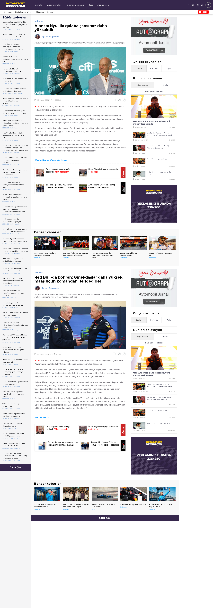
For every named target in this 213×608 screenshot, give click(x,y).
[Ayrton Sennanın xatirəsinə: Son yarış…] (139, 174)
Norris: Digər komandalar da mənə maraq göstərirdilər (13, 35)
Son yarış (7, 12)
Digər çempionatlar (75, 5)
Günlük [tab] (139, 68)
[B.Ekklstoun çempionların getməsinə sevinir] (47, 243)
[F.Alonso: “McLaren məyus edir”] (162, 243)
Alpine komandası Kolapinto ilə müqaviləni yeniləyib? (14, 269)
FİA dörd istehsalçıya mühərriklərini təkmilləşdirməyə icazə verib (15, 325)
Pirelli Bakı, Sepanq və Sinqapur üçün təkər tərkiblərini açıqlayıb (15, 250)
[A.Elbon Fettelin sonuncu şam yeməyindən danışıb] (76, 494)
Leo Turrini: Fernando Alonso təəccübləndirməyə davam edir (159, 134)
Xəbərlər (39, 21)
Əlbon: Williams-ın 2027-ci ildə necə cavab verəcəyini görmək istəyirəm (15, 24)
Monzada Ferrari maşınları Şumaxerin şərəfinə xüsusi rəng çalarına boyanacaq (14, 455)
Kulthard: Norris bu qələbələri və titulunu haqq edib (15, 383)
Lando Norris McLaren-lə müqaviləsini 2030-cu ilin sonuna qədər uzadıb (15, 123)
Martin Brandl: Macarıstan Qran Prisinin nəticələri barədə (159, 147)
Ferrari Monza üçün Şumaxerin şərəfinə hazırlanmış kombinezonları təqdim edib (14, 209)
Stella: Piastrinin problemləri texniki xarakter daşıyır (13, 415)
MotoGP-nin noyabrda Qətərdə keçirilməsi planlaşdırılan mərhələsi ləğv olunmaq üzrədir (15, 147)
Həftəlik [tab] (154, 68)
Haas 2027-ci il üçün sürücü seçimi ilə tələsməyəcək (12, 260)
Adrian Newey (42, 160)
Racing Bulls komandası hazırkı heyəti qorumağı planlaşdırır (14, 230)
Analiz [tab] (165, 85)
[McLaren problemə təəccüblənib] (133, 243)
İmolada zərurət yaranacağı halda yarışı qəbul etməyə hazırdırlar (13, 371)
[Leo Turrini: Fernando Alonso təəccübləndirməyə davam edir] (139, 135)
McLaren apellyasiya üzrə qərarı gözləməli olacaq (15, 314)
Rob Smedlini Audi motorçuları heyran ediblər (14, 80)
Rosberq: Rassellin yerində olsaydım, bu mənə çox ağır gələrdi (13, 394)
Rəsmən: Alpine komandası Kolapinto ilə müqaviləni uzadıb (14, 240)
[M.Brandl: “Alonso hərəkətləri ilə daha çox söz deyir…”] (76, 243)
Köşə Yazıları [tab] (142, 85)
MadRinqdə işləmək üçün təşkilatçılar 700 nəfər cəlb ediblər (13, 135)
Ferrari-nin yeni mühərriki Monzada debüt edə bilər (12, 304)
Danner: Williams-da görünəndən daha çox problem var (15, 59)
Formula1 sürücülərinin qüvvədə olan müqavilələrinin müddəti (15, 112)
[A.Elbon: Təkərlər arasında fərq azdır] (105, 494)
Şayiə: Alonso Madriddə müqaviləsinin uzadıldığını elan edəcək (14, 349)
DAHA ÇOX (15, 467)
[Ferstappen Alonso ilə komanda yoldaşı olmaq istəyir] (105, 243)
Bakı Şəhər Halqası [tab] (154, 91)
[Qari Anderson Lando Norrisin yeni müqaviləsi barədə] (154, 106)
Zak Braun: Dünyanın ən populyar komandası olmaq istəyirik (13, 184)
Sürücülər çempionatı (24, 12)
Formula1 (38, 5)
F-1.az (37, 106)
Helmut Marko (42, 417)
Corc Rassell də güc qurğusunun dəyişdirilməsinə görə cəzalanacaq (15, 172)
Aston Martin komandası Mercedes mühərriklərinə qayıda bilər (12, 280)
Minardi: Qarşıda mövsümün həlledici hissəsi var (13, 444)
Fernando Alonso (59, 160)
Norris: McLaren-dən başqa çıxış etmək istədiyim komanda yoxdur (15, 100)
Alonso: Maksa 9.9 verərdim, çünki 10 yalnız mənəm (13, 434)
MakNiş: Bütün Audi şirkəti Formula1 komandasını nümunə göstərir (14, 196)
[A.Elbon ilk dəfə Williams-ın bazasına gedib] (47, 494)
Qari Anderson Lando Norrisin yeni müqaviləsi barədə (14, 90)
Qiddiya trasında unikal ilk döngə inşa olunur (12, 425)
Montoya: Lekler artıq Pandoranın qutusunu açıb (12, 70)
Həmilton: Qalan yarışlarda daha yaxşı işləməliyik (15, 360)
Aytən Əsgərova (50, 36)
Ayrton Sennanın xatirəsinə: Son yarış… (159, 173)
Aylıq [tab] (169, 68)
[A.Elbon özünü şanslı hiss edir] (133, 494)
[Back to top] (206, 601)
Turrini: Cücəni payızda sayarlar (159, 159)
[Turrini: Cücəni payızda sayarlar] (139, 161)
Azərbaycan (103, 5)
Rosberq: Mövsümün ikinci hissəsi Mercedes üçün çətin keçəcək (13, 293)
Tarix (91, 5)
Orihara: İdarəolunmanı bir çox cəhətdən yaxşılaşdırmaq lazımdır (14, 160)
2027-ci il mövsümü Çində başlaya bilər (12, 405)
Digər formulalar (54, 5)
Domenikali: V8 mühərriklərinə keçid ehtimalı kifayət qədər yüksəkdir (14, 337)
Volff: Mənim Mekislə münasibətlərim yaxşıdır (11, 220)
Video (204, 12)
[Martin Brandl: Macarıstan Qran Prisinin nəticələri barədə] (139, 148)
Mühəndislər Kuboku (44, 12)
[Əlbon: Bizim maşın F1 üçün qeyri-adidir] (162, 494)
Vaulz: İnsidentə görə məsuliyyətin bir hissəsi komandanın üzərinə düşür (13, 46)
